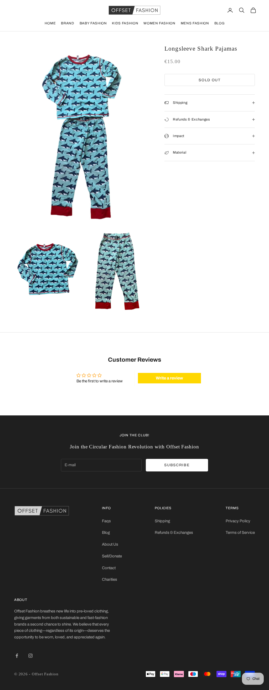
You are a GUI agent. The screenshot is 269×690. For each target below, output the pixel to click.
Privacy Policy (238, 521)
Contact (109, 568)
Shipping (162, 521)
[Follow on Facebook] (16, 655)
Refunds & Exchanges (174, 532)
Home (50, 23)
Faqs (106, 521)
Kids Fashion (125, 23)
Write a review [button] (169, 378)
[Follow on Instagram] (30, 655)
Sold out (209, 80)
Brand (67, 23)
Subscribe (176, 465)
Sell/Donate (112, 556)
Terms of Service (240, 532)
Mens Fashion (195, 23)
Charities (109, 579)
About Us (110, 544)
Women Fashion (159, 23)
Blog (219, 23)
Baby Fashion (93, 23)
